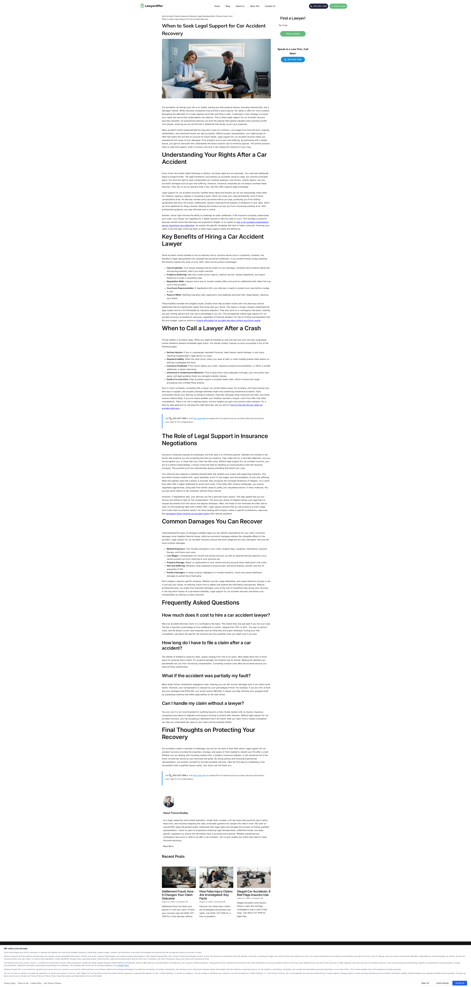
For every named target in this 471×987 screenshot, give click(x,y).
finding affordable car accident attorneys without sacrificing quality (229, 320)
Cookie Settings (442, 983)
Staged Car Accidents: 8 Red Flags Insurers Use (253, 893)
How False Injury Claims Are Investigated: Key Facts (216, 895)
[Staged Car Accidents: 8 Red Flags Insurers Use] (254, 877)
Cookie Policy (123, 965)
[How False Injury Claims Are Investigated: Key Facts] (216, 877)
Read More (168, 846)
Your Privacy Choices (52, 983)
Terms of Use (23, 983)
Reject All (425, 983)
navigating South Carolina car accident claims (187, 513)
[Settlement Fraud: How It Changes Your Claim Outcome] (179, 877)
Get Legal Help (199, 418)
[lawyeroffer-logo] (152, 3)
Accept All (460, 983)
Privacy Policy (10, 983)
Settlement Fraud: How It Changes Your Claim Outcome (177, 895)
